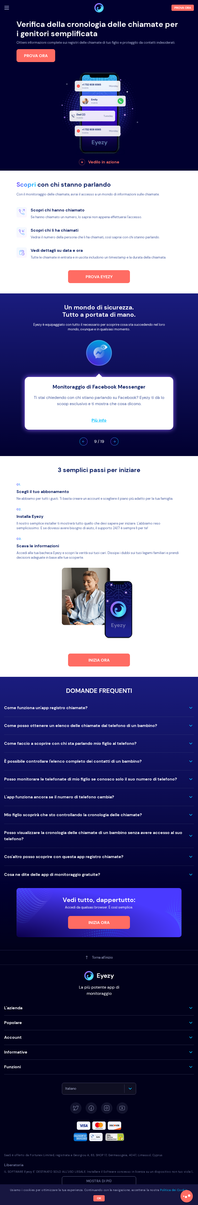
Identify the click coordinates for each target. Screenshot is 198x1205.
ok (99, 1198)
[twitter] (75, 1108)
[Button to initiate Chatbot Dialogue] (186, 1196)
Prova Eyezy (99, 276)
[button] (83, 441)
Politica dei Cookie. (174, 1190)
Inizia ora (99, 660)
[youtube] (122, 1108)
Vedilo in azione (103, 162)
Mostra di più (99, 1181)
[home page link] (99, 7)
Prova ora (36, 55)
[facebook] (91, 1108)
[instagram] (106, 1108)
